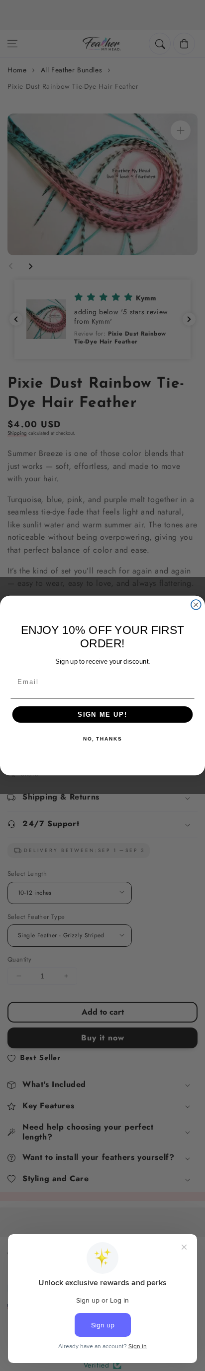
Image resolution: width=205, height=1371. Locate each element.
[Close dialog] (196, 605)
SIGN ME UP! (102, 714)
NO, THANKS (102, 740)
